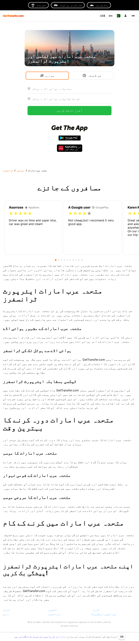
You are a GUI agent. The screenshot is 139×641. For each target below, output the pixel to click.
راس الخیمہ (54, 614)
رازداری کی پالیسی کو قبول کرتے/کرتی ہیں (40, 636)
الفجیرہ (52, 609)
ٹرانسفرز (8, 170)
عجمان (6, 609)
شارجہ (95, 609)
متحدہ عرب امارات (37, 170)
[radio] (11, 213)
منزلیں (20, 170)
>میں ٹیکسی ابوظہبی (104, 614)
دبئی (6, 614)
